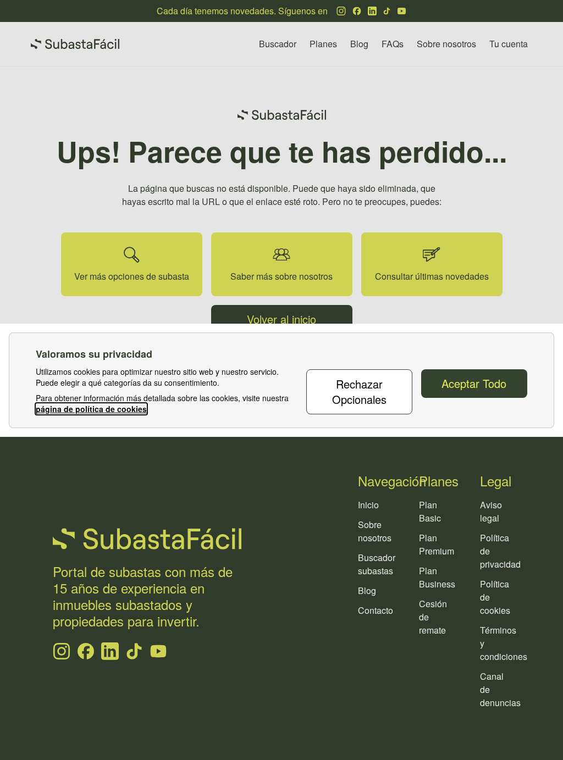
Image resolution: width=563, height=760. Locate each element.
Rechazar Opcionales (359, 391)
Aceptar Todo (473, 383)
